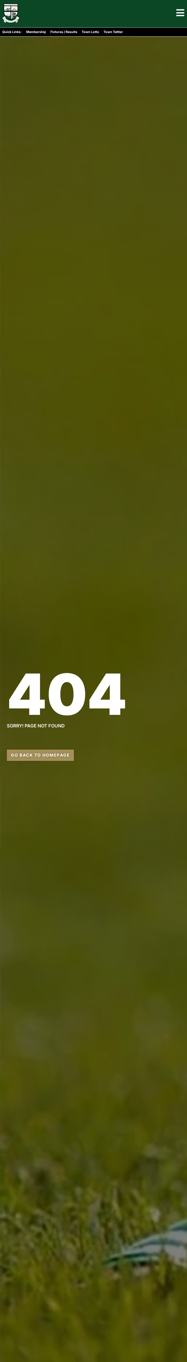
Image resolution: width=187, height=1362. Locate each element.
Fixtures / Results (63, 32)
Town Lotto (90, 32)
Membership (36, 32)
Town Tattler (113, 32)
